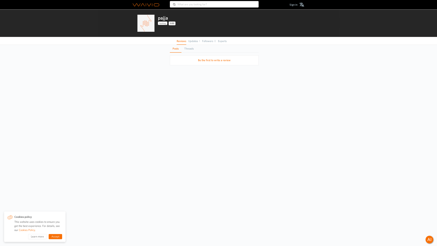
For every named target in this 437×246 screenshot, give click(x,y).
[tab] (175, 49)
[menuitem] (293, 4)
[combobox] (214, 2)
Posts (176, 48)
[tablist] (214, 49)
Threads (189, 48)
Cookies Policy (27, 230)
